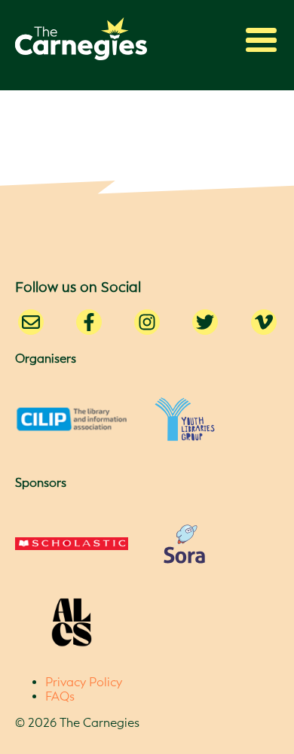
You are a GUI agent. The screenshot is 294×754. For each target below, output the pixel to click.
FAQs (60, 696)
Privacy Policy (83, 682)
